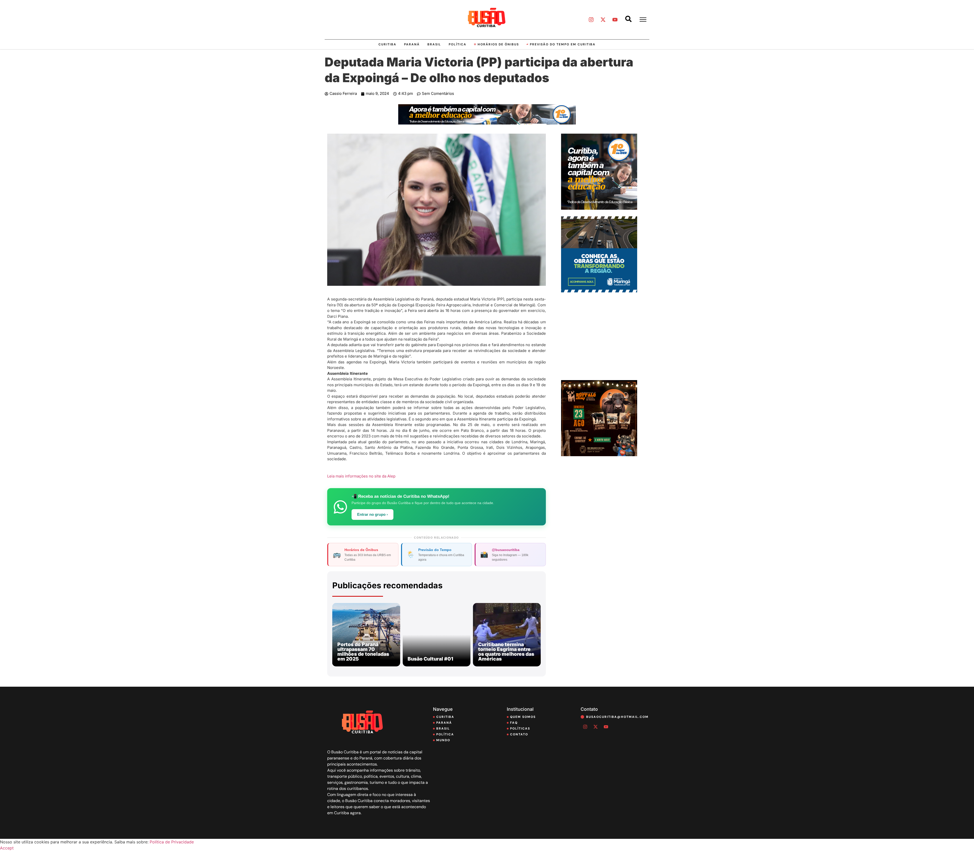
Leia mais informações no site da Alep (361, 476)
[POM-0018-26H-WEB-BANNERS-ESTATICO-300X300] (599, 290)
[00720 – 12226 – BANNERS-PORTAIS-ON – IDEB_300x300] (599, 208)
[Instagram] (591, 19)
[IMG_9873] (599, 454)
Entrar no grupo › (372, 514)
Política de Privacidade (172, 841)
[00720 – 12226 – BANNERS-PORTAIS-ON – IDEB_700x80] (487, 123)
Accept (7, 847)
